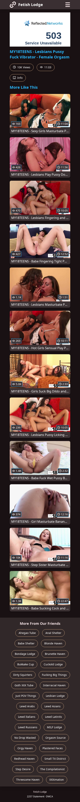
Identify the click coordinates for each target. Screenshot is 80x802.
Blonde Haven (53, 643)
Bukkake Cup (25, 664)
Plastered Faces (53, 748)
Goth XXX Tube (24, 685)
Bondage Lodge (25, 654)
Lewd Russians (27, 727)
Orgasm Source (55, 738)
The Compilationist (52, 769)
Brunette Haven (55, 654)
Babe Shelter (26, 643)
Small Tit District (55, 758)
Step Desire (23, 769)
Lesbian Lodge (55, 696)
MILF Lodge (54, 727)
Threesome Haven (28, 779)
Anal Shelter (53, 633)
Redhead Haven (24, 758)
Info (20, 78)
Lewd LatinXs (53, 717)
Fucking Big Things (54, 675)
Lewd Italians (26, 717)
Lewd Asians (52, 706)
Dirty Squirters (22, 675)
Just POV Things (26, 696)
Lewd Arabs (27, 706)
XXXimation (56, 779)
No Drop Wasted (25, 738)
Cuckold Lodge (53, 664)
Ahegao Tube (27, 633)
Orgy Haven (25, 748)
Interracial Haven (54, 685)
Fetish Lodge (30, 4)
